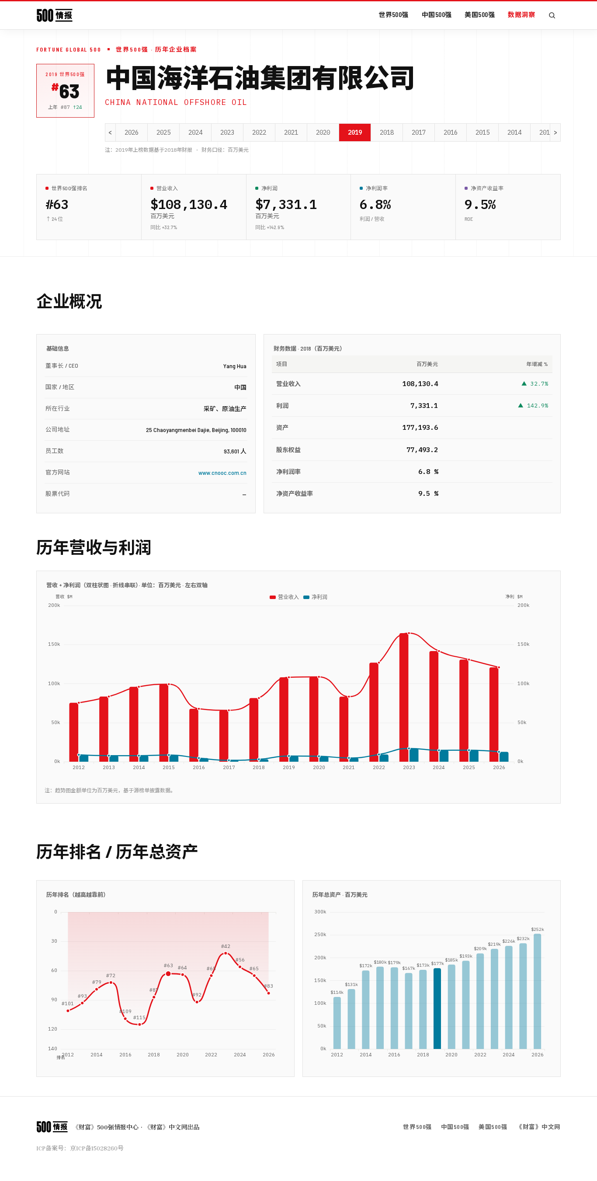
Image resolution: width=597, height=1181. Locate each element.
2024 (195, 132)
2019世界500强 (65, 74)
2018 (387, 132)
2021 (291, 132)
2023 (227, 132)
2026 (132, 132)
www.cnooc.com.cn (222, 472)
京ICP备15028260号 (97, 1148)
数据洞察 (521, 14)
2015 (482, 132)
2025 (163, 132)
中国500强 (437, 14)
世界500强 (393, 14)
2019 (355, 132)
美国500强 (480, 14)
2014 (514, 132)
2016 (451, 132)
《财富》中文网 (538, 1126)
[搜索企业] (552, 15)
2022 (259, 132)
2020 (323, 132)
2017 (419, 132)
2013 (546, 132)
